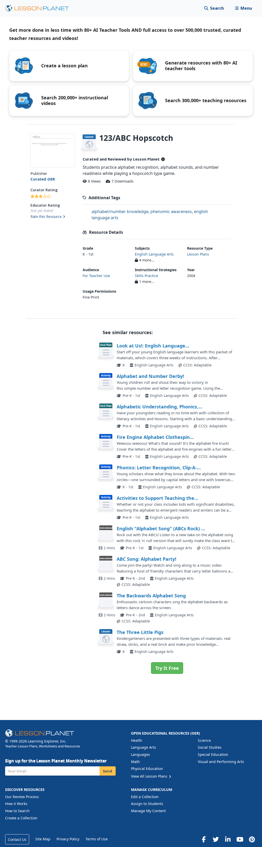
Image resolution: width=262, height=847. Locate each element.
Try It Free (167, 668)
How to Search (17, 810)
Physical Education (147, 768)
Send (107, 771)
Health (136, 740)
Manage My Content (148, 810)
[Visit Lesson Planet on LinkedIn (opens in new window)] (228, 839)
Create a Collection (21, 818)
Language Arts (143, 747)
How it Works (16, 803)
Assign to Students (147, 803)
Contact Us (17, 839)
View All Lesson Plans (149, 776)
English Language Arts (154, 254)
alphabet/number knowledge (120, 211)
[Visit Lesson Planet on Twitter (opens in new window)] (216, 839)
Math (135, 761)
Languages (140, 754)
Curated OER (42, 179)
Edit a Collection (145, 796)
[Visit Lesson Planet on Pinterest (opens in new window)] (252, 839)
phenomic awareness (171, 211)
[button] (243, 8)
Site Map (42, 839)
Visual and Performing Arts (221, 761)
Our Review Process (22, 796)
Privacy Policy (68, 839)
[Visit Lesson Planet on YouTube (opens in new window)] (240, 839)
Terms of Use (96, 839)
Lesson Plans (198, 254)
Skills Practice (146, 275)
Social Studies (210, 747)
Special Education (213, 754)
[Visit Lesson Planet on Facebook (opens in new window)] (204, 839)
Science (204, 740)
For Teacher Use (96, 275)
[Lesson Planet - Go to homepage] (40, 8)
